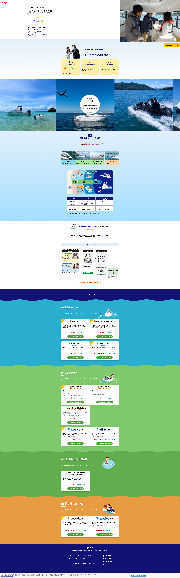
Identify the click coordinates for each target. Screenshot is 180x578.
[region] (90, 575)
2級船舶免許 (72, 204)
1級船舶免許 (72, 201)
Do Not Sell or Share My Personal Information (138, 575)
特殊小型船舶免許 (72, 209)
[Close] (178, 575)
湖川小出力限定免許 (72, 206)
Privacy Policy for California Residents (8, 576)
